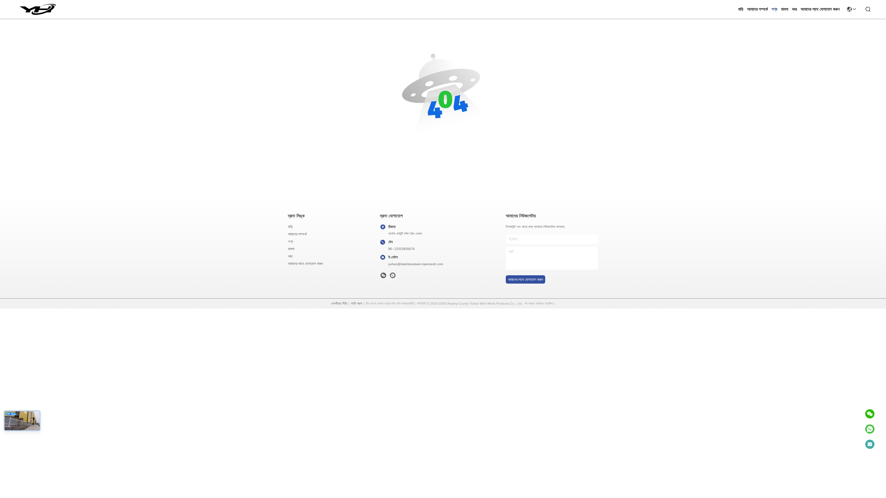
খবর (794, 9)
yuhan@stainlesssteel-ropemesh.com (415, 264)
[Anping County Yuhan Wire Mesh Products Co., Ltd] (37, 9)
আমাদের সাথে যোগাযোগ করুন (820, 9)
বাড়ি (740, 9)
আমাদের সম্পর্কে (757, 9)
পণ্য (774, 9)
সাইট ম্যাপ (356, 303)
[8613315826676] (870, 429)
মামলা (784, 9)
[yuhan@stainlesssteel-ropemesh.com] (870, 444)
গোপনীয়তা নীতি (339, 303)
